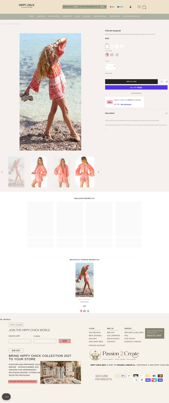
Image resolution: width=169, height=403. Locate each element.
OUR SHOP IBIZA (96, 342)
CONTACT (111, 342)
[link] (110, 8)
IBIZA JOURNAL (95, 336)
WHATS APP (14, 336)
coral (81, 311)
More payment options (136, 93)
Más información (126, 104)
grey (87, 311)
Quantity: (107, 61)
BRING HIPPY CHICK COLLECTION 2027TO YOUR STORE (36, 357)
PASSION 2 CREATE (132, 342)
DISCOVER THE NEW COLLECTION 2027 (22, 381)
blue (84, 311)
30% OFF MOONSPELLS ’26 (89, 7)
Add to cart (131, 81)
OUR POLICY (129, 339)
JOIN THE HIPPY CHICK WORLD (29, 330)
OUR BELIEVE (95, 333)
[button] (2, 172)
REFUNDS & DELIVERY (134, 333)
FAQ (126, 336)
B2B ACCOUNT (113, 339)
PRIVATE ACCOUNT (97, 345)
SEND (64, 341)
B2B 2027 (16, 350)
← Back (6, 397)
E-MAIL (37, 336)
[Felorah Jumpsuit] (84, 280)
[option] (50, 92)
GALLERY (93, 339)
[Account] (130, 7)
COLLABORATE (113, 336)
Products (9, 23)
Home (2, 23)
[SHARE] (166, 81)
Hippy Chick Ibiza (84, 299)
